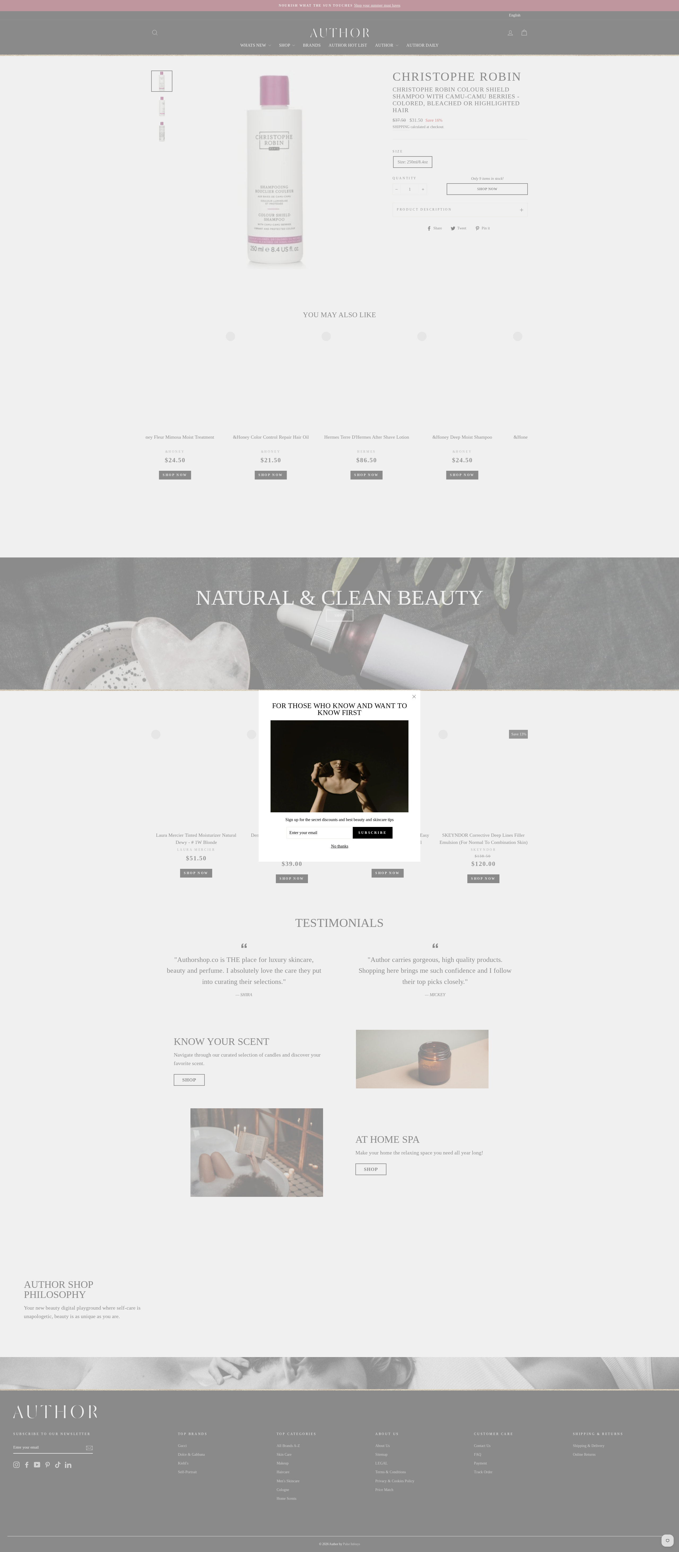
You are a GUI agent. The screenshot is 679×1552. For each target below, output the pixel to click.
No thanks (339, 846)
